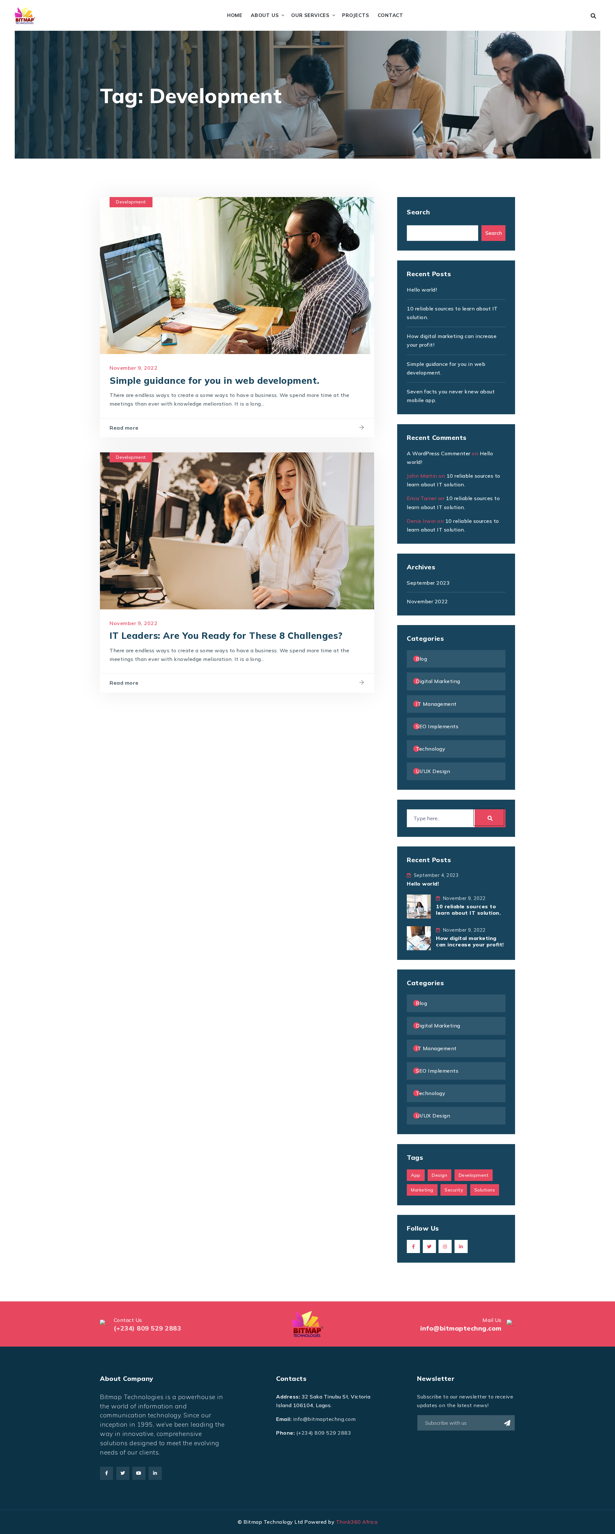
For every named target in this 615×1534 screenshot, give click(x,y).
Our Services (310, 15)
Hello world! (422, 289)
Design (439, 1175)
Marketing (422, 1190)
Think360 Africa (357, 1522)
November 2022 (427, 601)
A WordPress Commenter (439, 453)
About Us (265, 15)
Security (454, 1190)
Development (131, 202)
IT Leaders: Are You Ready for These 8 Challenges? (226, 635)
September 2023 (428, 583)
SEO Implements (437, 726)
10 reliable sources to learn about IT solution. (468, 909)
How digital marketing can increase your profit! (470, 941)
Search (418, 212)
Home (234, 15)
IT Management (436, 704)
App (416, 1175)
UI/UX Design (433, 771)
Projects (355, 15)
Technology (430, 749)
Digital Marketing (438, 681)
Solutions (484, 1190)
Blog (421, 659)
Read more (124, 428)
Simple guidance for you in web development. (215, 380)
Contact (391, 15)
